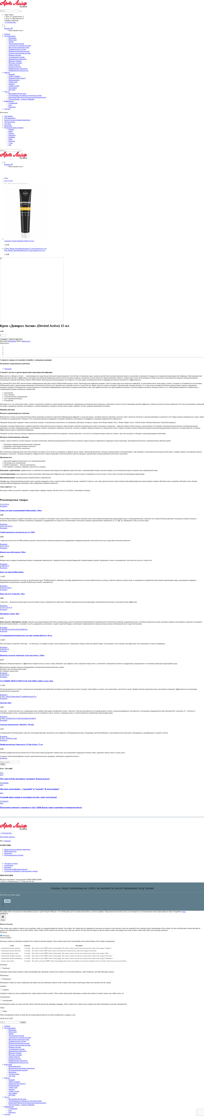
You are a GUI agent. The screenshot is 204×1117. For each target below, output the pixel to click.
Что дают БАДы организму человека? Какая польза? (25, 779)
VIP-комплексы (10, 118)
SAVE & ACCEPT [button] (6, 1018)
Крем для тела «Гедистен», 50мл (12, 594)
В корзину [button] (3, 506)
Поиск (3, 764)
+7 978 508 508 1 (10, 22)
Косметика (8, 126)
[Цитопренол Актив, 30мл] (6, 607)
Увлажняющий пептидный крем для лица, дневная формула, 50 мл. (26, 635)
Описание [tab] (8, 369)
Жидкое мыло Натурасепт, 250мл (13, 552)
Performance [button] (4, 975)
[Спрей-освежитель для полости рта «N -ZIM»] (6, 526)
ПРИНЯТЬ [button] (4, 913)
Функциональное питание (13, 128)
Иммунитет (26, 341)
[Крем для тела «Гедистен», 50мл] (5, 588)
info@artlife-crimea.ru (7, 837)
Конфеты (11, 137)
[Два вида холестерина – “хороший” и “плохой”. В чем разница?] (4, 783)
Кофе (10, 139)
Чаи (9, 145)
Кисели (11, 133)
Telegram (7, 841)
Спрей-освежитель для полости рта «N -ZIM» (17, 532)
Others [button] (2, 1008)
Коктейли (12, 135)
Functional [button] (3, 965)
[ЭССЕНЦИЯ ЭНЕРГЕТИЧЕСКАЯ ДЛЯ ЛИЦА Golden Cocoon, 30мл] (4, 675)
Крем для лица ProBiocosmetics (12, 572)
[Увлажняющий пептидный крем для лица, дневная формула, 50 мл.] (14, 629)
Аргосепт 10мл (5, 703)
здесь (184, 912)
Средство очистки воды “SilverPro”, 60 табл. (17, 724)
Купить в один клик (15, 339)
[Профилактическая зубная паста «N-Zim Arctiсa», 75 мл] (8, 738)
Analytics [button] (3, 986)
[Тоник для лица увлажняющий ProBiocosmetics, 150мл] (4, 504)
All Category (8, 116)
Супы (10, 143)
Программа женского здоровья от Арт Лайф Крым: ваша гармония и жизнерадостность (41, 807)
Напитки (11, 141)
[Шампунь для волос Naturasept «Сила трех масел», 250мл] (4, 649)
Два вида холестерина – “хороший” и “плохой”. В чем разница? (29, 789)
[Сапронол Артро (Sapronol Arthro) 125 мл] (25, 239)
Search (23, 1022)
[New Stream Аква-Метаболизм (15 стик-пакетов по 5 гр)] (25, 248)
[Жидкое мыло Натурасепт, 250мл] (4, 546)
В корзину (4, 339)
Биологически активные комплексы (17, 120)
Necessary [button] (3, 932)
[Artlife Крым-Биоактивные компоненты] (13, 7)
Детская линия (9, 122)
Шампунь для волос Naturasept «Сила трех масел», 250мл (22, 655)
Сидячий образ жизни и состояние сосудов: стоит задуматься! (28, 797)
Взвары (11, 129)
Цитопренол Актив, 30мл (9, 614)
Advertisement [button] (5, 997)
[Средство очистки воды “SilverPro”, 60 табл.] (18, 718)
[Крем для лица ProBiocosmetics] (4, 566)
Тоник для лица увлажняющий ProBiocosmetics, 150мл (21, 510)
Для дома (7, 124)
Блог (1, 775)
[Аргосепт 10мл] (18, 696)
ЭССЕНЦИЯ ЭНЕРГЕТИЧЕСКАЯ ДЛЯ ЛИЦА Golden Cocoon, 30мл (26, 681)
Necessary (6, 936)
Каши (10, 131)
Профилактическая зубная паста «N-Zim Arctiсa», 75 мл (21, 744)
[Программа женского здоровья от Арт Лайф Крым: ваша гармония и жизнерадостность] (4, 801)
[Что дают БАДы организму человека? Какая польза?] (2, 773)
